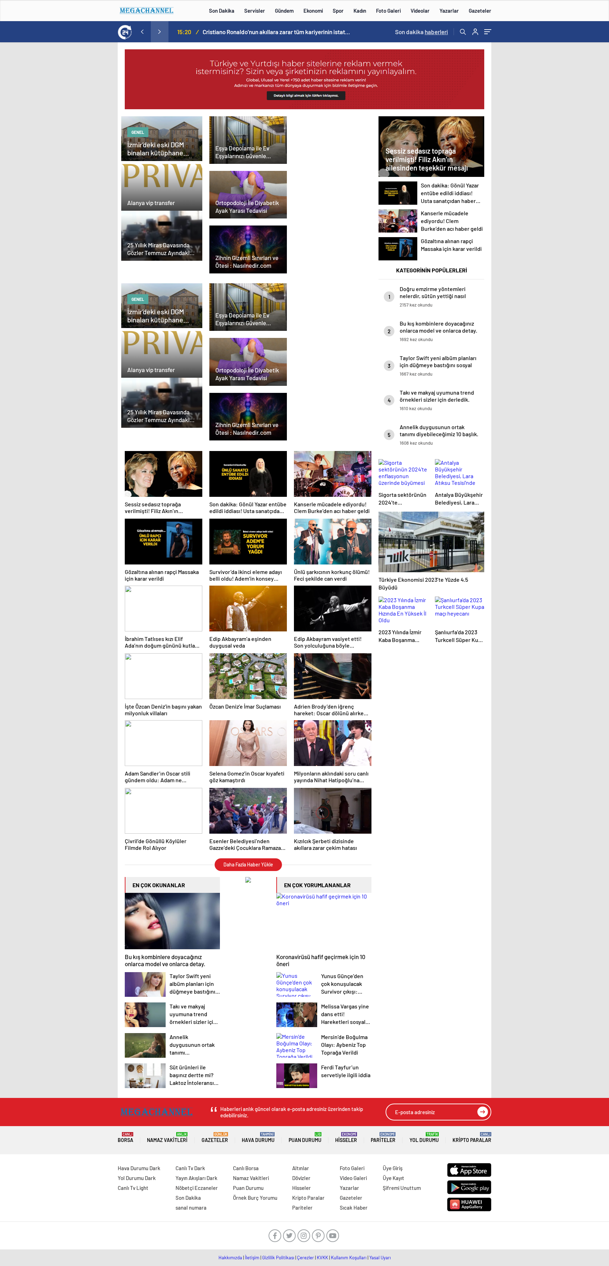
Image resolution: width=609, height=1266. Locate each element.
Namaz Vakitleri (167, 1137)
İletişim (252, 1257)
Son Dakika (221, 10)
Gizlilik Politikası (278, 1257)
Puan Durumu (305, 1137)
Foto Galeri (388, 10)
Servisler (254, 10)
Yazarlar (449, 10)
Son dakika (421, 31)
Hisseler (346, 1137)
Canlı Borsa (246, 1168)
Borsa (125, 1137)
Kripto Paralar (472, 1137)
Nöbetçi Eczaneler (197, 1188)
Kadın (359, 10)
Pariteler (383, 1137)
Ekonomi (313, 10)
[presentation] (142, 31)
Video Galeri (353, 1178)
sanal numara (191, 1207)
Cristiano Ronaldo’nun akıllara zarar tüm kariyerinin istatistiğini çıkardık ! (277, 31)
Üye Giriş (392, 1168)
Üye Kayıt (393, 1178)
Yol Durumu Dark (137, 1178)
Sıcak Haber (354, 1207)
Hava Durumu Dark (139, 1168)
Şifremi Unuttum (402, 1188)
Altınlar (300, 1168)
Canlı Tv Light (133, 1188)
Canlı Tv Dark (190, 1168)
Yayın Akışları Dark (196, 1178)
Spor (338, 10)
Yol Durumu (424, 1137)
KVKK (322, 1257)
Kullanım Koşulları (349, 1257)
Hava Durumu (258, 1137)
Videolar (420, 10)
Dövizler (301, 1178)
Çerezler (305, 1257)
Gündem (284, 10)
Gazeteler (480, 10)
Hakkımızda (230, 1257)
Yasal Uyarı (380, 1257)
